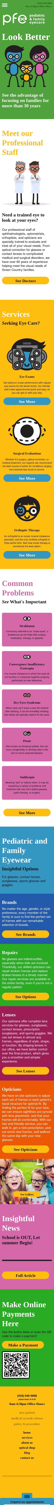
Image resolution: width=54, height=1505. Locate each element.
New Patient (27, 1412)
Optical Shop (27, 1447)
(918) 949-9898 (44, 3)
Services (27, 1437)
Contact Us (27, 1457)
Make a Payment (23, 1345)
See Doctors (25, 281)
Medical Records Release (27, 1418)
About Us (27, 1442)
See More (27, 401)
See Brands (26, 934)
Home (27, 1432)
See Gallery (27, 1194)
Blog (27, 1452)
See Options (25, 996)
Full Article (26, 1275)
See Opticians (25, 1149)
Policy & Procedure (27, 1424)
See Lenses (25, 1071)
